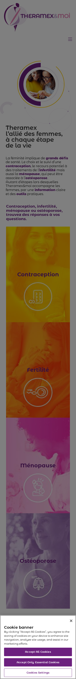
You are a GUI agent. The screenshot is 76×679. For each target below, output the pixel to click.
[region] (38, 647)
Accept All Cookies (38, 651)
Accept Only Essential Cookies (38, 662)
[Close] (71, 620)
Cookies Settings (38, 672)
